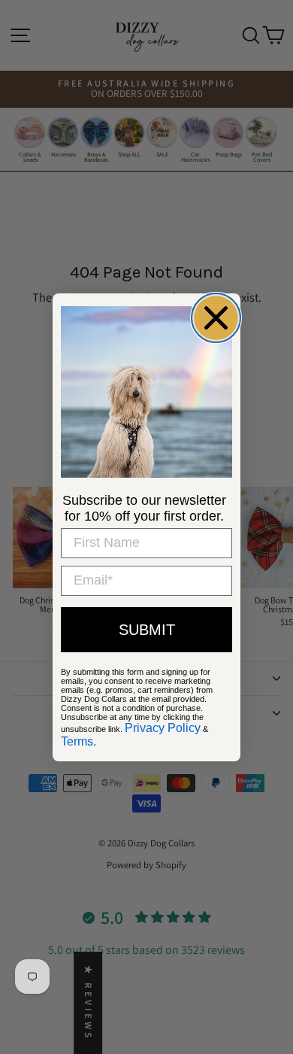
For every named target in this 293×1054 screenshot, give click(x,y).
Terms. (78, 741)
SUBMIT (147, 629)
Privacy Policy (163, 727)
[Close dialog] (216, 317)
